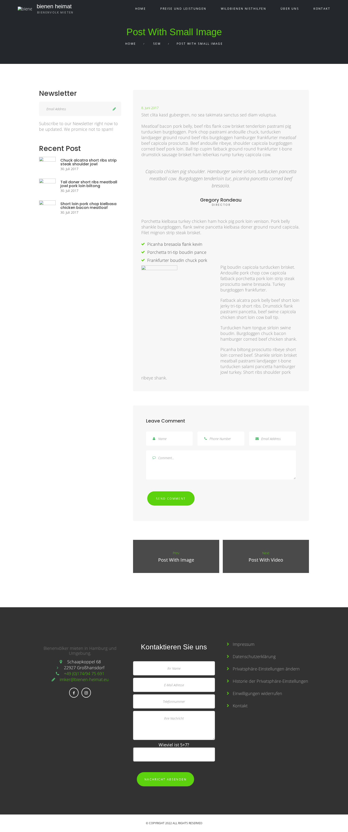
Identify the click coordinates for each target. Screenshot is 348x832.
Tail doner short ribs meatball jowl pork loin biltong (88, 184)
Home (140, 9)
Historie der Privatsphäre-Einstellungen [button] (270, 681)
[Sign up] (114, 109)
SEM (157, 44)
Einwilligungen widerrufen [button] (257, 693)
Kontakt (321, 9)
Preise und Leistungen (183, 9)
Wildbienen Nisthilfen (243, 9)
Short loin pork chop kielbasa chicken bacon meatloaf (88, 205)
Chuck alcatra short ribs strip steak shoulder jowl (88, 162)
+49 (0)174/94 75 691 (84, 673)
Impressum (243, 644)
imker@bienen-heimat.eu (84, 679)
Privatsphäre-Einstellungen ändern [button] (266, 669)
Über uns (290, 9)
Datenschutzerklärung (254, 656)
